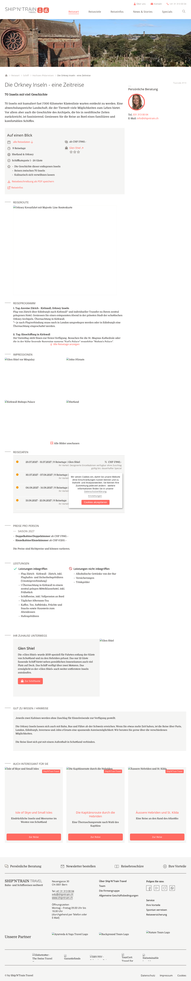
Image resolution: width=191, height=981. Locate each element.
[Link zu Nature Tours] (166, 935)
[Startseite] (29, 9)
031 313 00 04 (140, 114)
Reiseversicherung (156, 914)
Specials (167, 11)
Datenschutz (148, 975)
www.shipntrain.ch (62, 897)
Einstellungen (95, 496)
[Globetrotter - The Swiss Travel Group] (43, 957)
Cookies (181, 975)
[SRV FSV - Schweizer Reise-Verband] (101, 957)
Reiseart (73, 11)
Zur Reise (34, 837)
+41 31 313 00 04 (178, 3)
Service (150, 900)
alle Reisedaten (21, 142)
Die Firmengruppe (109, 890)
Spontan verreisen (156, 909)
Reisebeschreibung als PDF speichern (33, 181)
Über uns (141, 3)
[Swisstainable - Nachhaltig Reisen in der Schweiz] (151, 957)
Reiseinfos (117, 11)
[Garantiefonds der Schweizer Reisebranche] (72, 957)
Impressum (166, 975)
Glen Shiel (75, 147)
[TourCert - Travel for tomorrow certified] (127, 957)
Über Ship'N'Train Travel (113, 881)
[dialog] (95, 490)
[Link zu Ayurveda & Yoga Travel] (72, 937)
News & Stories (143, 11)
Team (102, 886)
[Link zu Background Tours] (119, 937)
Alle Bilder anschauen (66, 443)
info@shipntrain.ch (147, 118)
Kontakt (158, 3)
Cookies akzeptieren (95, 502)
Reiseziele (94, 11)
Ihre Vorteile (153, 905)
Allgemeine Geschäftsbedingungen (118, 895)
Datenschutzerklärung (95, 491)
